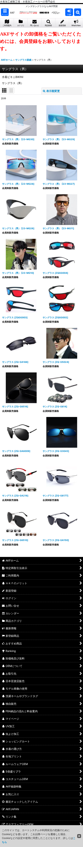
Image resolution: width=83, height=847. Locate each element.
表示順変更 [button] (53, 91)
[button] (5, 12)
